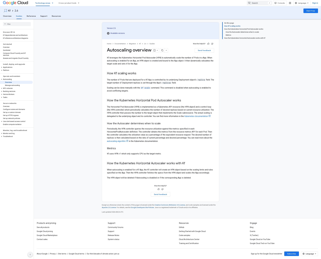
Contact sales (42, 239)
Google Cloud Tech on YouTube (262, 243)
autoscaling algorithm (116, 141)
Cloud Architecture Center (189, 239)
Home (109, 44)
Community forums (115, 227)
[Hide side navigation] (30, 254)
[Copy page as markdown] (162, 50)
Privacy (53, 254)
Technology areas (42, 3)
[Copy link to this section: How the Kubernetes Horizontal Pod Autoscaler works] (183, 100)
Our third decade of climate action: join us (103, 254)
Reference (31, 16)
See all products (43, 227)
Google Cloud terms (76, 254)
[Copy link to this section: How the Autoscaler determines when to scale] (163, 123)
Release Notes (113, 235)
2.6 (16, 10)
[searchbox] (17, 24)
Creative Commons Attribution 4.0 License (170, 205)
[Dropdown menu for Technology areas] (53, 3)
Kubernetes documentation (196, 116)
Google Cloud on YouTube (260, 239)
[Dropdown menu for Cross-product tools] (79, 3)
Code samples (184, 235)
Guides (19, 16)
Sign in (315, 3)
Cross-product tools (67, 3)
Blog (251, 227)
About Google (42, 254)
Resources (56, 16)
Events (252, 231)
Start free (310, 11)
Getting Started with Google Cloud (192, 231)
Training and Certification (189, 243)
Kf (9, 10)
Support (43, 16)
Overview (7, 16)
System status (113, 239)
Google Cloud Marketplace (47, 235)
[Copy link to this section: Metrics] (118, 148)
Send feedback (204, 50)
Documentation (120, 44)
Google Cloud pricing (45, 231)
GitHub (181, 227)
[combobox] (259, 3)
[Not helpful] (212, 44)
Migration (132, 44)
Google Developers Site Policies (142, 207)
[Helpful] (208, 44)
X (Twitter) (254, 235)
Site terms (62, 254)
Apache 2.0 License (109, 207)
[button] (16, 67)
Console (281, 3)
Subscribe (291, 254)
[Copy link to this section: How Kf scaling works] (138, 73)
